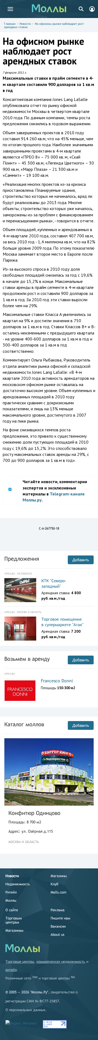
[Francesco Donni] (20, 690)
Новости (25, 23)
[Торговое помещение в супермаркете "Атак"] (20, 629)
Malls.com (58, 892)
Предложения (21, 558)
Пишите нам (60, 918)
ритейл (11, 970)
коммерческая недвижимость (60, 962)
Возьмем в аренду (27, 659)
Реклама (58, 910)
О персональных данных (25, 1010)
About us (57, 935)
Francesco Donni (57, 680)
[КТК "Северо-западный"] (20, 590)
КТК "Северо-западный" (53, 583)
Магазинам (14, 930)
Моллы (10, 900)
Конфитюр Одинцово (34, 813)
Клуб (54, 884)
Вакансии (58, 926)
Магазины (59, 876)
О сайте (11, 910)
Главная (10, 23)
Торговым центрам (13, 920)
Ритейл (11, 892)
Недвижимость (17, 884)
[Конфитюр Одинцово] (49, 771)
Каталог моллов (24, 724)
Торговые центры (19, 962)
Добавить (80, 560)
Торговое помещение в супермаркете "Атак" (62, 622)
